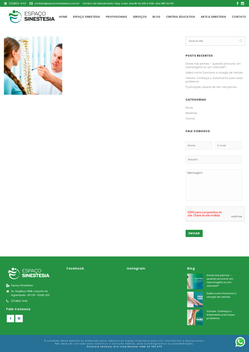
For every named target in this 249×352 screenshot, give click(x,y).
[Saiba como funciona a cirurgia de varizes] (195, 299)
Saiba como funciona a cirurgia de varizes (214, 72)
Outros (190, 118)
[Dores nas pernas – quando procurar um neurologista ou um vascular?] (195, 281)
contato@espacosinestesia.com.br (56, 3)
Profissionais (116, 17)
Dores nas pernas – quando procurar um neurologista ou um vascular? (213, 65)
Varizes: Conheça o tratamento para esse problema (214, 79)
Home (63, 17)
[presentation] (215, 214)
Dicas (189, 107)
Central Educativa (180, 17)
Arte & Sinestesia (213, 17)
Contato (239, 17)
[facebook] (10, 318)
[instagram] (19, 318)
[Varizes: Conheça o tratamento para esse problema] (195, 317)
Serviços (140, 17)
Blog (156, 17)
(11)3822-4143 (17, 3)
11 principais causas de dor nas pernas (211, 87)
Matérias (191, 113)
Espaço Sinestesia (86, 17)
